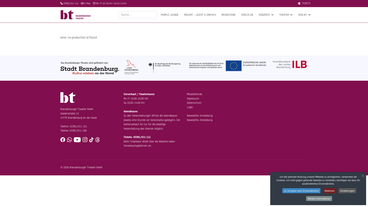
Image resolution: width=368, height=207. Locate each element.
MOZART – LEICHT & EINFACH (200, 15)
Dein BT (302, 15)
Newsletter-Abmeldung (199, 120)
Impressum (193, 98)
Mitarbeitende (194, 94)
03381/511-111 (70, 3)
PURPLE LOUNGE (169, 15)
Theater (284, 15)
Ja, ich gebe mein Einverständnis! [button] (301, 190)
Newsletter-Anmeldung (200, 115)
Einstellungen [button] (347, 190)
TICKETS (306, 3)
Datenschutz (194, 103)
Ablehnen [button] (329, 190)
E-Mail (87, 3)
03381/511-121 (78, 126)
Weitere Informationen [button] (319, 198)
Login (190, 107)
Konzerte (264, 15)
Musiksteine (229, 15)
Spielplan (247, 15)
